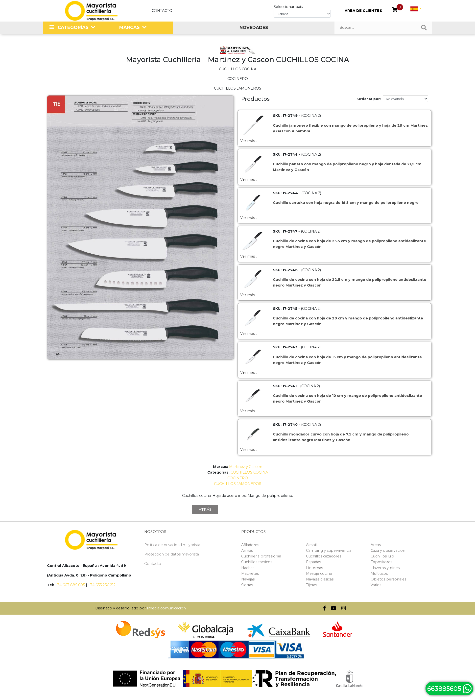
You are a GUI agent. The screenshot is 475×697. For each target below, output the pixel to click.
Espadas (313, 562)
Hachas (247, 568)
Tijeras (311, 585)
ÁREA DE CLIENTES (363, 10)
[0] (395, 10)
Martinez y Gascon (245, 466)
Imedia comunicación (166, 608)
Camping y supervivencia (328, 550)
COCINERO (237, 478)
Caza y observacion (388, 550)
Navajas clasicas (319, 579)
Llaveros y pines (385, 568)
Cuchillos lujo (382, 556)
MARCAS (129, 27)
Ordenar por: (369, 99)
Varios (376, 585)
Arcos (376, 545)
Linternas (314, 568)
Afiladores (250, 545)
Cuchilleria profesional (261, 556)
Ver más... (248, 141)
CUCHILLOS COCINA (249, 472)
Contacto (162, 10)
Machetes (250, 573)
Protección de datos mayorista (171, 554)
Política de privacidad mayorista (172, 545)
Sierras (247, 585)
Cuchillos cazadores (323, 556)
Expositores (381, 562)
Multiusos (379, 573)
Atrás (205, 509)
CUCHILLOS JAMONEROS (237, 483)
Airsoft (312, 545)
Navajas (248, 579)
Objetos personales (388, 579)
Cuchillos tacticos (256, 562)
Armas (247, 550)
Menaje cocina (319, 573)
